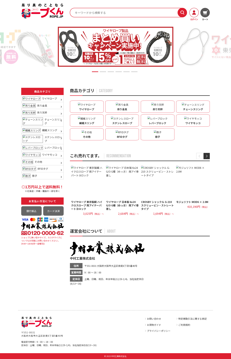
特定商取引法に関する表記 (192, 318)
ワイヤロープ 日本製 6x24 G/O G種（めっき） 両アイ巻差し (122, 205)
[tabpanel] (115, 47)
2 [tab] (103, 71)
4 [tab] (119, 71)
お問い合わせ (154, 318)
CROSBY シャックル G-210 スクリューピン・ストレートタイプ (157, 205)
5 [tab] (126, 71)
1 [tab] (95, 71)
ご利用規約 (184, 324)
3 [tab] (111, 71)
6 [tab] (134, 71)
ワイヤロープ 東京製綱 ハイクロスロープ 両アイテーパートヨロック (86, 205)
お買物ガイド (154, 324)
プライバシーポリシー (158, 330)
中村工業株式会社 (82, 258)
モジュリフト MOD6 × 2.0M (192, 202)
